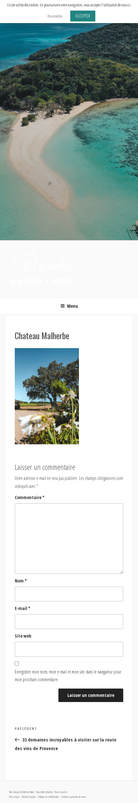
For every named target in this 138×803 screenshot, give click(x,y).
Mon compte (14, 797)
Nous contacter (61, 792)
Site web (23, 636)
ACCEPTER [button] (82, 16)
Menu (72, 306)
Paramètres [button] (54, 16)
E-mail (22, 608)
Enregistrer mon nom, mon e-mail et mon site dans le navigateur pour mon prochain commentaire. (68, 676)
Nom (21, 581)
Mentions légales (29, 797)
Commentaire (30, 497)
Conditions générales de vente (73, 797)
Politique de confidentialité (48, 797)
